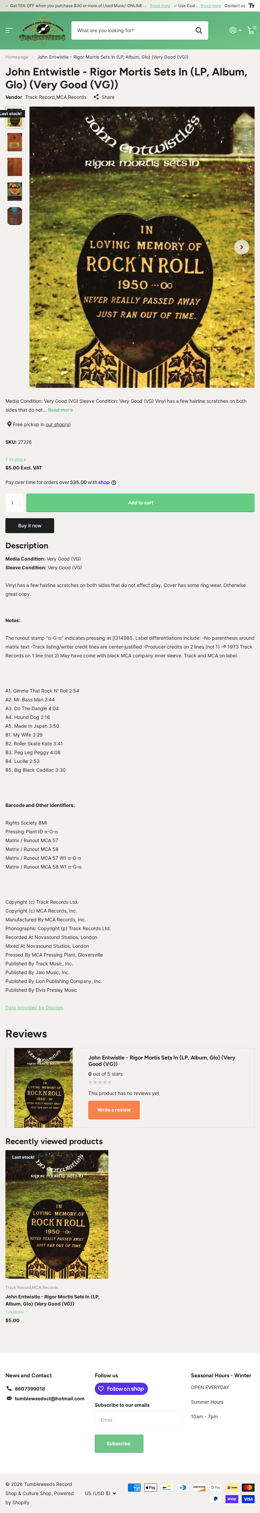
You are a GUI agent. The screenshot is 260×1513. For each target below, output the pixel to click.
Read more (160, 5)
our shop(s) (58, 424)
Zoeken (199, 30)
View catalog (9, 30)
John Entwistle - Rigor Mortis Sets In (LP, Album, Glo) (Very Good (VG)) (52, 1300)
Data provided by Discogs (34, 1007)
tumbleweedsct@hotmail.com (50, 1398)
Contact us (234, 5)
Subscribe (119, 1443)
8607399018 (30, 1388)
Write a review (114, 1110)
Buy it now (30, 525)
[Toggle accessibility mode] (251, 5)
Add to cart (140, 502)
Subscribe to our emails (122, 1405)
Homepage (16, 57)
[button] (241, 247)
